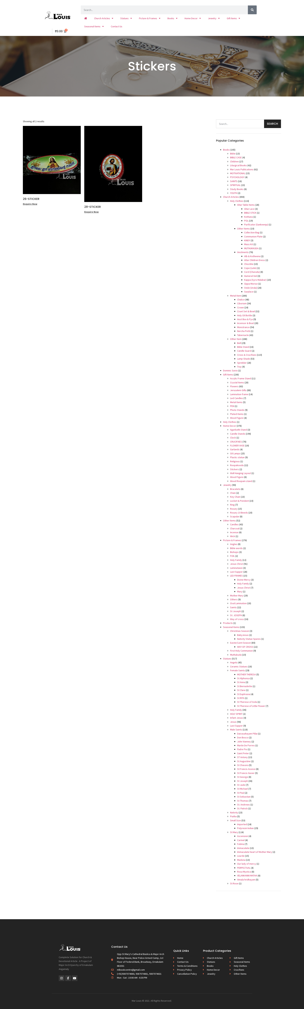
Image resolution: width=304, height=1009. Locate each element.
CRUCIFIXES (236, 441)
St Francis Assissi (246, 769)
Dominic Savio (230, 370)
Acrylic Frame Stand (240, 378)
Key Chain (235, 496)
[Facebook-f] (68, 978)
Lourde (241, 855)
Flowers (234, 386)
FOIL (232, 556)
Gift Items (232, 18)
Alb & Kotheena (252, 256)
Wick (232, 536)
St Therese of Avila (247, 701)
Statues (124, 18)
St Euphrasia (243, 694)
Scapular (234, 516)
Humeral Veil (250, 276)
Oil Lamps (235, 453)
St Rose (234, 883)
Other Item (236, 339)
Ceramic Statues (239, 666)
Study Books (236, 189)
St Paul (240, 792)
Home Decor (191, 18)
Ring (232, 504)
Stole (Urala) (250, 287)
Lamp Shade (243, 358)
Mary (239, 591)
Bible (232, 153)
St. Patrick (242, 808)
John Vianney (244, 741)
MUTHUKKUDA (251, 248)
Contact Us (116, 26)
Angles (233, 544)
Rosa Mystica (244, 871)
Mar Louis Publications (241, 169)
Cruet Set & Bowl (246, 311)
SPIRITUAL (235, 185)
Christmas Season (239, 631)
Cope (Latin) (250, 268)
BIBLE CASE (236, 157)
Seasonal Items (92, 26)
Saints (233, 607)
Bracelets (235, 489)
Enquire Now (30, 203)
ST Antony (242, 757)
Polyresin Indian (245, 828)
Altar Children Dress (254, 260)
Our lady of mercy (246, 863)
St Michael (242, 788)
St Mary (234, 832)
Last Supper (236, 571)
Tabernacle (243, 335)
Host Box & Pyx (245, 319)
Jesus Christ (236, 563)
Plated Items (236, 414)
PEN (232, 406)
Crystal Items (237, 382)
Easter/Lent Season (240, 642)
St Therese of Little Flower (251, 706)
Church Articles (102, 18)
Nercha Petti (243, 331)
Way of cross (237, 619)
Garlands (234, 449)
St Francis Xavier (246, 773)
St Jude (241, 784)
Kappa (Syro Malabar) (255, 279)
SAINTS (233, 181)
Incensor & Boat (245, 323)
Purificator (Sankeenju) (256, 224)
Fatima (240, 844)
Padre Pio (242, 749)
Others (234, 599)
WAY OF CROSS (245, 646)
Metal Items (236, 402)
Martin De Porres (246, 745)
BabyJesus (243, 635)
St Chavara (242, 765)
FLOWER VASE (237, 445)
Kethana (248, 216)
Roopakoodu (237, 465)
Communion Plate (253, 236)
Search (272, 124)
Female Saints (237, 670)
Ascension (242, 836)
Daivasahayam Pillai (247, 733)
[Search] (252, 9)
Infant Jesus (236, 717)
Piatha (233, 816)
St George (242, 776)
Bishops (234, 552)
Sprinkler (242, 362)
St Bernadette (244, 686)
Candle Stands (237, 433)
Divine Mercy (244, 579)
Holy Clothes (236, 201)
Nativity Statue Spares (249, 638)
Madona (241, 859)
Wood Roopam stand (241, 481)
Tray (239, 366)
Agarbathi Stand (238, 429)
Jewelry (212, 18)
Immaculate (243, 848)
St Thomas (242, 800)
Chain (233, 492)
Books (170, 18)
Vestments (243, 252)
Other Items (243, 228)
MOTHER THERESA (246, 674)
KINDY (247, 240)
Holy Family (236, 560)
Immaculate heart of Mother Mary (254, 852)
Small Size (235, 820)
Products (228, 623)
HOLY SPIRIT (236, 713)
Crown (240, 307)
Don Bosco (242, 737)
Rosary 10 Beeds (239, 512)
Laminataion (236, 567)
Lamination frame (239, 394)
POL (246, 220)
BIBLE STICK (250, 212)
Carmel (241, 840)
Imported (242, 824)
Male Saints (236, 729)
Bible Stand (243, 346)
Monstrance (243, 327)
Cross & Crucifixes (246, 354)
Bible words (236, 548)
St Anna (241, 682)
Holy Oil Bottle (244, 315)
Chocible (248, 264)
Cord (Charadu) (252, 271)
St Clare (241, 690)
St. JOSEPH (236, 615)
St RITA (240, 698)
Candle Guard (244, 350)
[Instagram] (61, 978)
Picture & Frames (148, 18)
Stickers (234, 469)
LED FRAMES (236, 575)
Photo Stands (237, 410)
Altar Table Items (246, 204)
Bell (239, 343)
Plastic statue (237, 457)
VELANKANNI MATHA (247, 875)
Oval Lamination (238, 603)
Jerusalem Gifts (238, 390)
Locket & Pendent (239, 500)
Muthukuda (236, 654)
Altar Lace (249, 208)
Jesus (233, 721)
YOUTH (233, 193)
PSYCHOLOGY (237, 177)
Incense (234, 532)
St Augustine (244, 761)
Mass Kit (248, 244)
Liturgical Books (238, 165)
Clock (233, 437)
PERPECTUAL (243, 867)
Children (234, 161)
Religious (235, 461)
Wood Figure (236, 417)
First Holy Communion (241, 650)
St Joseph (235, 611)
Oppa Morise (251, 283)
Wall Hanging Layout (240, 473)
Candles (234, 524)
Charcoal (234, 528)
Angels (233, 662)
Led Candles (236, 398)
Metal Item (235, 295)
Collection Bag (251, 232)
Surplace (249, 291)
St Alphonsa (243, 678)
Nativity (234, 812)
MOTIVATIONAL (237, 173)
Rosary (234, 508)
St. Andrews (243, 804)
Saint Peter (243, 753)
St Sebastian (244, 796)
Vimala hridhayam (246, 879)
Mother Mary (236, 595)
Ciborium (241, 303)
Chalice (241, 299)
